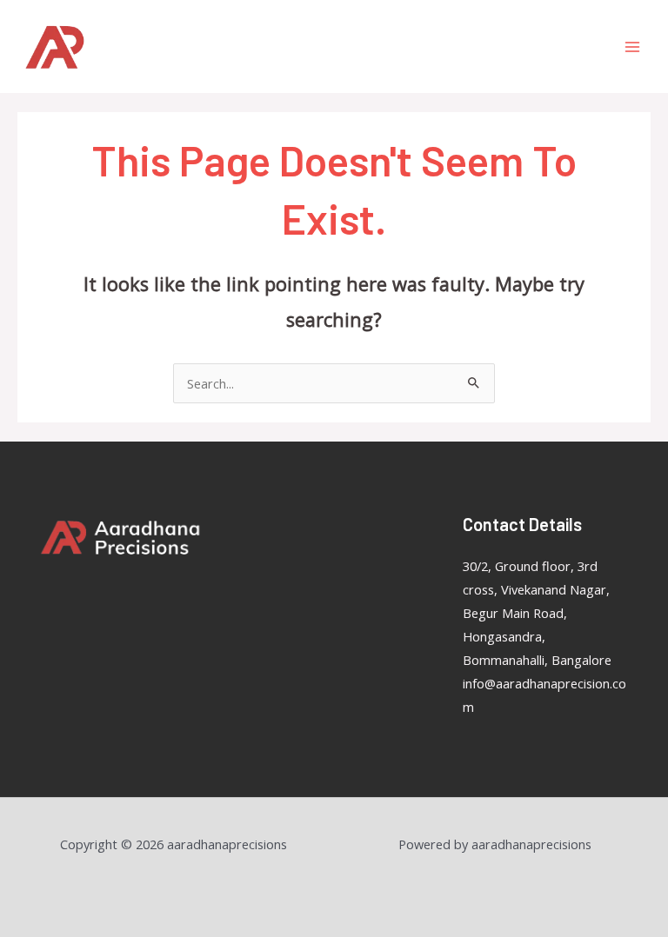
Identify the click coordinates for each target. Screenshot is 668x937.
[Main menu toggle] (632, 47)
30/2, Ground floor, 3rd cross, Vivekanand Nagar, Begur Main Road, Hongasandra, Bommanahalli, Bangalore (537, 612)
